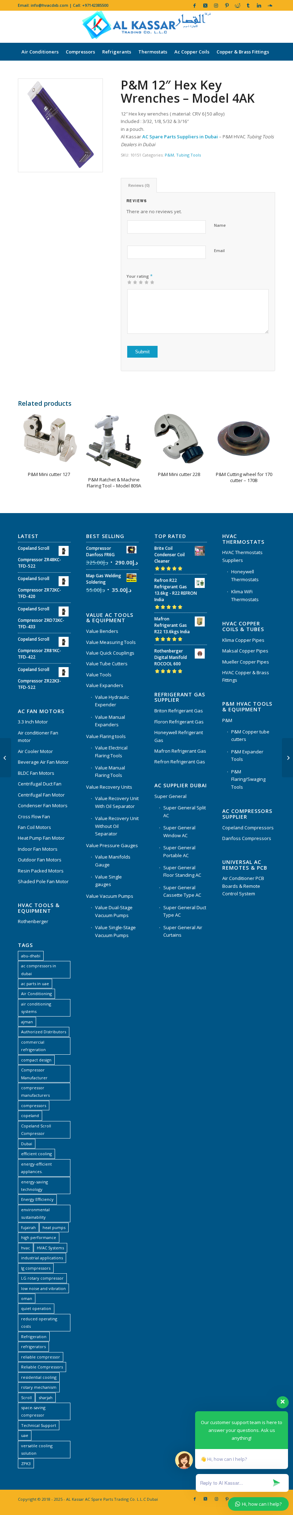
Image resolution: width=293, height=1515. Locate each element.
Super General (170, 796)
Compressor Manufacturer (34, 1073)
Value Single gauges (108, 880)
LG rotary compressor (42, 1278)
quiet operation (36, 1308)
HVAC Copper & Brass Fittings (245, 676)
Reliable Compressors (42, 1367)
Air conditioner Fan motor (38, 736)
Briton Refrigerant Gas (178, 710)
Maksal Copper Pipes (245, 651)
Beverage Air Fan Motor (43, 762)
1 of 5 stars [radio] (129, 282)
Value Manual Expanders (110, 721)
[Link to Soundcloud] (269, 5)
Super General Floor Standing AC (182, 871)
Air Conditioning (36, 993)
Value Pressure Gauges (112, 845)
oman (26, 1298)
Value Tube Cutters (107, 663)
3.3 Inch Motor (33, 721)
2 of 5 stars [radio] (132, 282)
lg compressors (35, 1268)
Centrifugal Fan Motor (41, 795)
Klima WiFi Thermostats (245, 595)
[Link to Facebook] (194, 5)
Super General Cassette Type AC (182, 891)
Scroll (26, 1397)
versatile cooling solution (37, 1449)
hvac (25, 1247)
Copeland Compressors (248, 827)
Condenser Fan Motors (43, 805)
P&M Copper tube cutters (250, 735)
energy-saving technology (34, 1185)
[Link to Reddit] (237, 5)
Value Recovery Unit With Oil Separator (117, 802)
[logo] (146, 27)
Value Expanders (104, 685)
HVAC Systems (50, 1247)
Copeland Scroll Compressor (36, 1129)
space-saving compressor (33, 1411)
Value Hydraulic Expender (112, 701)
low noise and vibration (43, 1288)
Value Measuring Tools (111, 642)
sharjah (46, 1397)
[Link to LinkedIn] (259, 5)
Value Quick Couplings (110, 653)
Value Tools (98, 674)
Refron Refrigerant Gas (179, 761)
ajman (27, 1021)
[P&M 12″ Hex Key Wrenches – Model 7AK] (5, 757)
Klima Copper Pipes (243, 640)
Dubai (26, 1143)
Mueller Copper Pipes (245, 662)
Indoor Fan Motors (38, 849)
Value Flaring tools (106, 736)
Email (219, 250)
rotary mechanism (38, 1387)
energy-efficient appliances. (36, 1167)
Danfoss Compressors (246, 838)
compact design (36, 1060)
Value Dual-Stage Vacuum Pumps (114, 911)
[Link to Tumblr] (248, 5)
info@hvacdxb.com (49, 5)
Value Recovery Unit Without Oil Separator (117, 826)
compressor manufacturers (35, 1091)
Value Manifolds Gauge (112, 860)
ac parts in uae (35, 983)
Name (220, 225)
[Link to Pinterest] (227, 5)
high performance (38, 1237)
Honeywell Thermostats (245, 575)
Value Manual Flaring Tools (110, 771)
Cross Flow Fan (34, 816)
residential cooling (38, 1377)
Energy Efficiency (37, 1199)
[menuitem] (40, 52)
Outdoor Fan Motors (39, 859)
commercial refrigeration (33, 1045)
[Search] (271, 69)
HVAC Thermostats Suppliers (242, 556)
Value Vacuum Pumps (109, 896)
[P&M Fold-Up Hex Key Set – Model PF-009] (287, 757)
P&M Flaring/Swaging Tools (248, 779)
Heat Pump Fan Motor (41, 838)
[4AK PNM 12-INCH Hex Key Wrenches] (60, 125)
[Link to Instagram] (216, 5)
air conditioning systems (36, 1007)
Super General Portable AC (179, 851)
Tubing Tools (188, 155)
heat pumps (54, 1227)
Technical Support (38, 1425)
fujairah (28, 1227)
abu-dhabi (30, 955)
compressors (33, 1105)
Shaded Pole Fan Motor (43, 881)
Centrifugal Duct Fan (39, 783)
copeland (30, 1115)
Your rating (139, 276)
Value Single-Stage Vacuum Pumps (115, 931)
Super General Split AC (184, 811)
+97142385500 (95, 5)
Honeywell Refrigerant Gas (178, 736)
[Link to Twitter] (205, 5)
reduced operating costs (39, 1322)
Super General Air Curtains (182, 931)
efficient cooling (36, 1153)
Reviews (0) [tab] (139, 185)
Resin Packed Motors (41, 870)
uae (24, 1435)
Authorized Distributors (43, 1031)
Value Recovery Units (109, 787)
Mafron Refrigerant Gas (180, 751)
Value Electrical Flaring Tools (111, 751)
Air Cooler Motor (35, 751)
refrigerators (33, 1346)
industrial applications (42, 1257)
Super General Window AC (179, 831)
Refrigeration (33, 1336)
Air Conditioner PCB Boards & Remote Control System (243, 886)
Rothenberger (33, 921)
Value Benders (102, 631)
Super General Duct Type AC (184, 911)
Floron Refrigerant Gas (179, 721)
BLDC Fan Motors (36, 773)
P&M (169, 155)
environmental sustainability (35, 1213)
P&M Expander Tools (247, 755)
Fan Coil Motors (34, 827)
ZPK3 (26, 1463)
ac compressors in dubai (38, 969)
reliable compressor (40, 1357)
